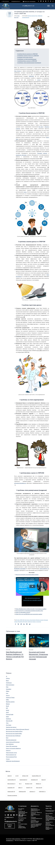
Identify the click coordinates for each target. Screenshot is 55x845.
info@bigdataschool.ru (15, 1)
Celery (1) (20, 787)
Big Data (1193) (28, 783)
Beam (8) (44, 779)
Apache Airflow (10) (36, 775)
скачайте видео (36, 600)
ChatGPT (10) (29, 787)
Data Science (17, 71)
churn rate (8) (39, 787)
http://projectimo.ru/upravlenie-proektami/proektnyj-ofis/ (29, 610)
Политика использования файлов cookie (35, 821)
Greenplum (8, 689)
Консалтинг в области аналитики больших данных (50, 823)
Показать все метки (12, 795)
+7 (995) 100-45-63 (5, 1)
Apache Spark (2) (23, 779)
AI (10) (16, 775)
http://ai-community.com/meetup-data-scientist (27, 574)
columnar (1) (32, 791)
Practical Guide (9, 714)
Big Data (41, 127)
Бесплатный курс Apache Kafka (14, 733)
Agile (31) (10, 775)
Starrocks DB (9, 720)
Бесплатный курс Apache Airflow (14, 731)
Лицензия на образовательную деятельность (35, 810)
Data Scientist (33, 620)
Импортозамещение (11, 740)
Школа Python (49, 813)
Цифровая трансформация (13, 761)
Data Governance (10, 684)
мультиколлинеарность (20, 483)
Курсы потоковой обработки (13, 748)
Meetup (8, 704)
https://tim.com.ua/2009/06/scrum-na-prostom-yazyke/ (29, 614)
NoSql (7, 710)
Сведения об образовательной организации (22, 812)
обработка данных (32, 621)
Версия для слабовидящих (29, 1)
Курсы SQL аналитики (11, 746)
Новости (8, 750)
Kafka (7, 699)
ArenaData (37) (34, 779)
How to (8, 695)
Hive (7, 693)
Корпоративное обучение (22, 816)
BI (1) (20, 783)
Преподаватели (22, 818)
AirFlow (8, 678)
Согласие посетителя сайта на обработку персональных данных (36, 825)
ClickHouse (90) (22, 791)
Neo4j (7, 706)
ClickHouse (9, 682)
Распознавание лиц (11, 754)
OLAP (7, 712)
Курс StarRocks (10, 744)
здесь (25, 192)
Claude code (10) (11, 791)
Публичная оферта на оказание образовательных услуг (36, 814)
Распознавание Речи (11, 757)
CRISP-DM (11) (42, 791)
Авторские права (22, 824)
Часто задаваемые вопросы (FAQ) (22, 826)
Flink (7, 687)
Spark (7, 716)
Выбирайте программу (20, 568)
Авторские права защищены (13, 838)
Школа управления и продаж (49, 828)
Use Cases (8, 725)
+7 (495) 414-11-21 (28, 6)
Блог (36, 15)
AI (6, 676)
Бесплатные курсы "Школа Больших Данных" (17, 729)
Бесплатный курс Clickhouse (13, 735)
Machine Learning (31, 15)
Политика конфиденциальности (36, 818)
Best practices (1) (11, 783)
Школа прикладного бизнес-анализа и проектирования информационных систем (50, 817)
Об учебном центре (21, 809)
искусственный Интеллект (13, 742)
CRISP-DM (31, 76)
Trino (7, 723)
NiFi (7, 708)
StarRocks (8, 718)
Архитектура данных (11, 727)
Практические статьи (11, 752)
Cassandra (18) (11, 787)
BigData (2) (38, 783)
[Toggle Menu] (48, 5)
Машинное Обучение (22, 621)
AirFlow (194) (25, 775)
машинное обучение (21, 155)
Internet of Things (10, 697)
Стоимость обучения (21, 820)
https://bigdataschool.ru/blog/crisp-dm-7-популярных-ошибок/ (31, 609)
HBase (7, 691)
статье (38, 80)
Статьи (8, 759)
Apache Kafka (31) (12, 779)
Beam (7, 680)
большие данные (42, 153)
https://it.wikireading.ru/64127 (23, 612)
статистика (38, 621)
